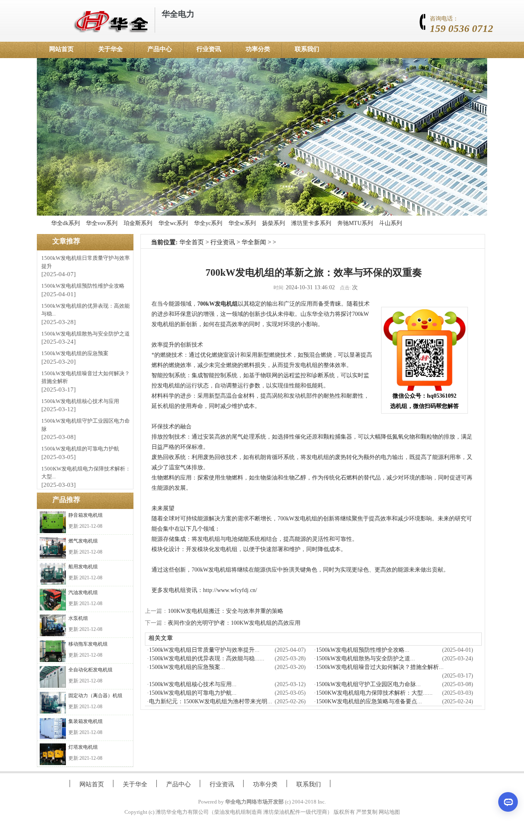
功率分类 (258, 49)
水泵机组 (78, 618)
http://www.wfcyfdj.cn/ (230, 590)
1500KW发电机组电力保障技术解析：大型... (86, 473)
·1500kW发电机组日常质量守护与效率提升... (203, 650)
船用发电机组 (83, 567)
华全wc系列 (173, 223)
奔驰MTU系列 (355, 223)
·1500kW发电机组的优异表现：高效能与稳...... (205, 658)
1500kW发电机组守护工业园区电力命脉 (85, 425)
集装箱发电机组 (85, 721)
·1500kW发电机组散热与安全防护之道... (364, 658)
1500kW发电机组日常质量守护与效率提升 (85, 262)
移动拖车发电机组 (88, 644)
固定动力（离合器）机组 (95, 695)
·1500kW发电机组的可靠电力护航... (192, 693)
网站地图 (389, 812)
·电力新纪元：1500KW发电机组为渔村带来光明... (209, 701)
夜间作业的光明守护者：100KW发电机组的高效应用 (234, 623)
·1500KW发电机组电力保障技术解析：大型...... (373, 693)
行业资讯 (208, 49)
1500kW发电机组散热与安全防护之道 (85, 334)
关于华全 (110, 49)
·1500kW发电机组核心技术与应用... (192, 684)
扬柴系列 (273, 223)
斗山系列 (390, 223)
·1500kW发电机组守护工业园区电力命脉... (367, 684)
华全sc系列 (242, 223)
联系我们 (307, 49)
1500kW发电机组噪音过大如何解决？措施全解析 (85, 377)
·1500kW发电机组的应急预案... (186, 667)
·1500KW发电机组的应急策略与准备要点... (368, 701)
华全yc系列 (208, 223)
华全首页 (191, 242)
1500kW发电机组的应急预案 (74, 353)
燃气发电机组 (83, 541)
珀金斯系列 (138, 223)
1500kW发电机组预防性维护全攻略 (82, 286)
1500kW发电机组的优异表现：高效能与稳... (85, 310)
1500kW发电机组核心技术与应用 (80, 401)
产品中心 (159, 49)
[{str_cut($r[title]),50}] (53, 522)
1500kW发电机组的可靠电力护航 (80, 449)
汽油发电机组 (83, 592)
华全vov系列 (101, 223)
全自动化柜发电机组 (90, 670)
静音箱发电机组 (85, 515)
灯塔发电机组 (83, 747)
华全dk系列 (65, 223)
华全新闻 (254, 242)
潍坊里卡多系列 (311, 223)
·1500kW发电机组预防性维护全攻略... (361, 650)
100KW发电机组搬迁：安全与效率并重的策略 (225, 611)
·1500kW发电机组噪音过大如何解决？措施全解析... (379, 667)
